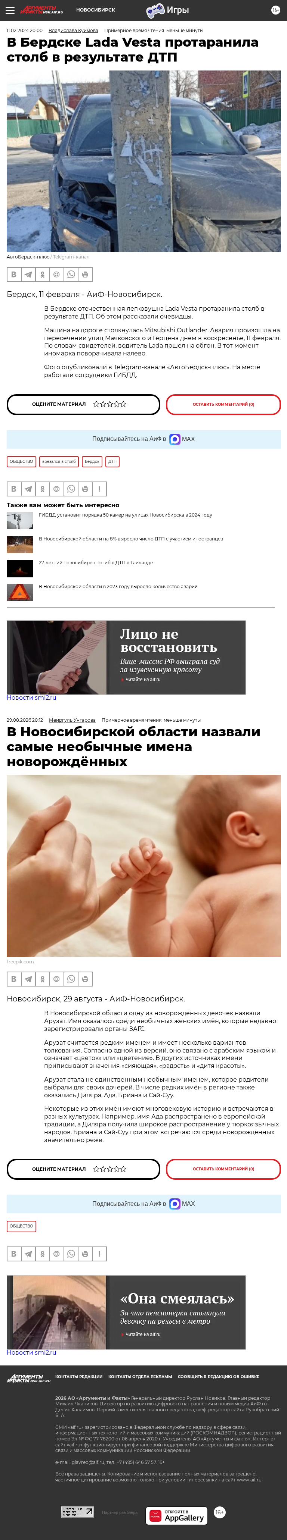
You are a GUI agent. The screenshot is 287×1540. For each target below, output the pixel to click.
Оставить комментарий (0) (223, 404)
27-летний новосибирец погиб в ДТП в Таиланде (96, 562)
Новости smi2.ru (31, 697)
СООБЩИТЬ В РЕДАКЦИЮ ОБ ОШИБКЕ (218, 1376)
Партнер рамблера (120, 1512)
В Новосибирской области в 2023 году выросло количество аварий (118, 586)
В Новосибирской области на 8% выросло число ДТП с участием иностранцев (131, 539)
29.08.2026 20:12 (25, 720)
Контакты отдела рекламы (140, 1376)
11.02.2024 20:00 (25, 30)
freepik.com (20, 962)
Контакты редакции (78, 1376)
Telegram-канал (71, 257)
